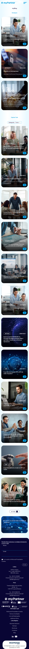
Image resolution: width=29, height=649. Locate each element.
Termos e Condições (15, 613)
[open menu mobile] (25, 3)
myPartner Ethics (14, 618)
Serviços (14, 625)
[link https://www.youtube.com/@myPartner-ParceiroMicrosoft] (16, 636)
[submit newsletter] (20, 528)
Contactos (14, 630)
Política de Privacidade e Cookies (14, 611)
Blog (14, 632)
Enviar (24, 564)
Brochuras (14, 628)
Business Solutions (14, 623)
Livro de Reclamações (14, 616)
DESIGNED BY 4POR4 (14, 647)
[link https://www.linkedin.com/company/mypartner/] (13, 636)
